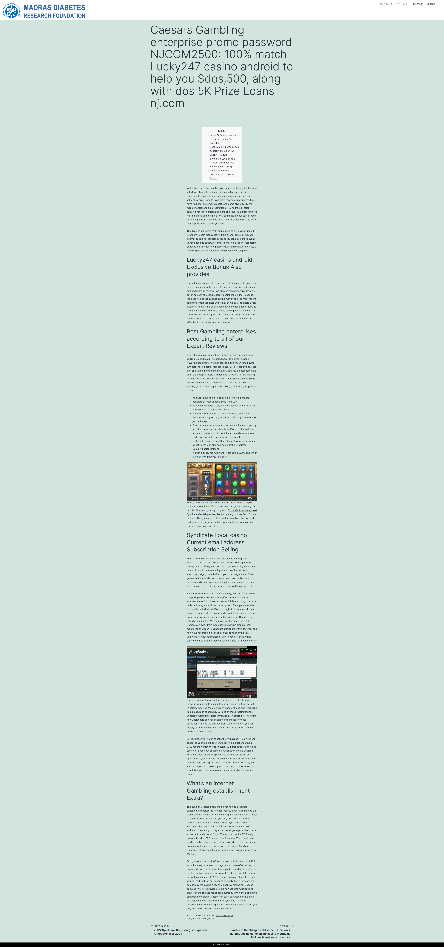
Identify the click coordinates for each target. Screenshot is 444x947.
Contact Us (431, 4)
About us (384, 4)
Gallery (394, 4)
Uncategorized (207, 918)
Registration (418, 4)
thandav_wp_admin (224, 915)
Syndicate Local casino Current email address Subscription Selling (222, 162)
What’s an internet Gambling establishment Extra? (223, 174)
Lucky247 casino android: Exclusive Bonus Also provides (224, 139)
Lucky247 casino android (243, 510)
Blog (405, 4)
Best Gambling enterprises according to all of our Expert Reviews (224, 151)
